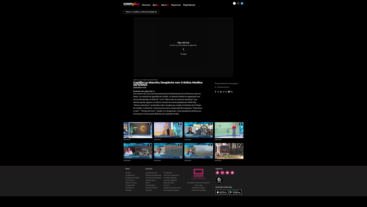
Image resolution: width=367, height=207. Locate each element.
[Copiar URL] (183, 49)
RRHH (148, 183)
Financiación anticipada (153, 178)
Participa (128, 190)
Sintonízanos (129, 188)
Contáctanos (168, 173)
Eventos (166, 185)
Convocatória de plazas (171, 190)
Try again (184, 54)
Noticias (128, 173)
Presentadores (150, 185)
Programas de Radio (132, 178)
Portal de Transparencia (153, 175)
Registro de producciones (172, 188)
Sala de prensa (150, 180)
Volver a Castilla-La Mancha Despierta (141, 12)
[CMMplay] (132, 4)
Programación (130, 185)
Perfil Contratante (152, 188)
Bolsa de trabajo (169, 183)
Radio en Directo (131, 183)
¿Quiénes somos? (151, 173)
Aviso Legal (198, 185)
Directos (146, 5)
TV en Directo (130, 180)
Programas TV (130, 175)
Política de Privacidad (198, 190)
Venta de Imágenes (170, 180)
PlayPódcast (189, 5)
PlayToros (176, 5)
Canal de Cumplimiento (171, 175)
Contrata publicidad (170, 178)
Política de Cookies (198, 188)
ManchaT (149, 190)
